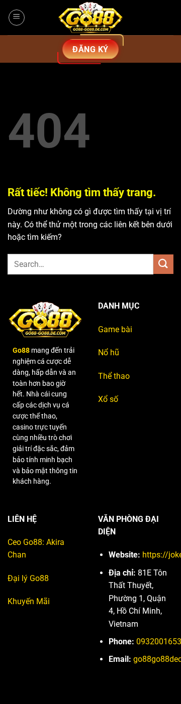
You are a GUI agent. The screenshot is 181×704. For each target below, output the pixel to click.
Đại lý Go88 (28, 578)
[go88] (90, 17)
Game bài (115, 329)
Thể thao (114, 376)
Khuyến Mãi (29, 601)
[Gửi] (163, 264)
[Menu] (17, 18)
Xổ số (108, 399)
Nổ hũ (108, 352)
